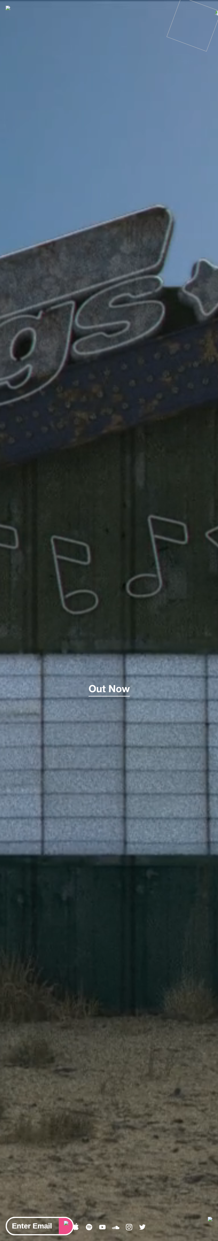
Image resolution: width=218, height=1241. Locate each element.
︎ (89, 1227)
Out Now (109, 688)
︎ (75, 1227)
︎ (116, 1227)
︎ (129, 1227)
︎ (102, 1227)
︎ (142, 1227)
